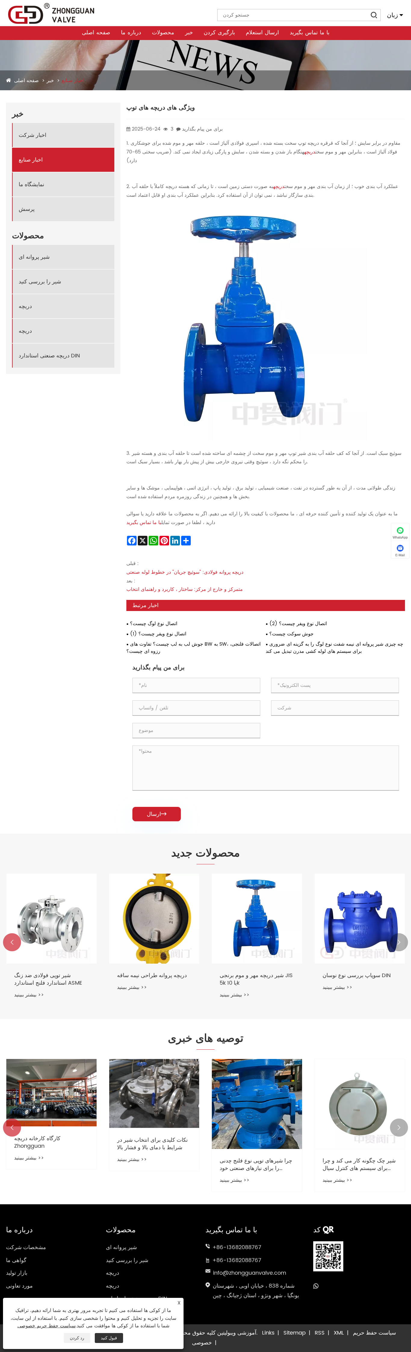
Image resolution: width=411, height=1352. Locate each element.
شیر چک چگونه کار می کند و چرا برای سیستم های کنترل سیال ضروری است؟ (359, 1164)
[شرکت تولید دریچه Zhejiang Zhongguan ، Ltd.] (51, 13)
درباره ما (131, 32)
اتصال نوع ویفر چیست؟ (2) (298, 623)
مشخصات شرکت (26, 1247)
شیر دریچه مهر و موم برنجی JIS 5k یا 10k (256, 979)
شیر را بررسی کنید (40, 281)
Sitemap (294, 1333)
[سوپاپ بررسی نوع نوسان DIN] (360, 919)
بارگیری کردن (219, 32)
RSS (320, 1333)
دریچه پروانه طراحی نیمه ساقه (152, 975)
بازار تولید (16, 1273)
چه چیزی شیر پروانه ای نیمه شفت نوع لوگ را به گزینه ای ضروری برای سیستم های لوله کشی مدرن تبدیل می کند (334, 648)
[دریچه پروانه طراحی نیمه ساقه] (154, 919)
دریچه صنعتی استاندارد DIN (49, 355)
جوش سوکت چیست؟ (291, 633)
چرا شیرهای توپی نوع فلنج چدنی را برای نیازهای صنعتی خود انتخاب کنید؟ (256, 1164)
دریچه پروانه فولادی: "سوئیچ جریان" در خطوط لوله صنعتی (184, 572)
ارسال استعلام (262, 32)
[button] (12, 942)
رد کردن (77, 1338)
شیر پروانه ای (34, 257)
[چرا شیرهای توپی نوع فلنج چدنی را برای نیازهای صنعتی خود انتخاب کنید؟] (257, 1104)
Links (268, 1333)
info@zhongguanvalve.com (249, 1273)
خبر (189, 32)
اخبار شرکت (32, 135)
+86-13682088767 (236, 1247)
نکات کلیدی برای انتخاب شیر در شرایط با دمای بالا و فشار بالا (152, 1143)
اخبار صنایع (73, 81)
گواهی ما (16, 1260)
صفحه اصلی (96, 32)
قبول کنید (109, 1338)
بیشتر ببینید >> (29, 995)
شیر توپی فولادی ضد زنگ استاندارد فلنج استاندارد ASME (48, 979)
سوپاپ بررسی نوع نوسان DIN (357, 975)
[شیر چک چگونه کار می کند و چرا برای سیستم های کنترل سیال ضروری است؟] (360, 1104)
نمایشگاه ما (31, 184)
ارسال (156, 814)
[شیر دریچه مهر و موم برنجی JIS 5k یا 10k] (257, 919)
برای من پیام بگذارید (202, 129)
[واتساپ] (315, 1287)
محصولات (163, 32)
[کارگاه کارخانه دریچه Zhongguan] (51, 1093)
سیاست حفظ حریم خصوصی (46, 1326)
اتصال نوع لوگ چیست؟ (153, 623)
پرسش (27, 209)
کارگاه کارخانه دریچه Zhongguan (37, 1142)
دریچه (25, 306)
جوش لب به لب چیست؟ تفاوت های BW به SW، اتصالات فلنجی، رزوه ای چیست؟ (193, 648)
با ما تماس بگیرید (309, 32)
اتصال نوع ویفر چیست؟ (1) (158, 633)
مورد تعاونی (19, 1286)
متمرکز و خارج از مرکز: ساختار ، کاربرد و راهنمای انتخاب (184, 589)
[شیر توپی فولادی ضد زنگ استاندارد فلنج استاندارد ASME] (51, 919)
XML (339, 1333)
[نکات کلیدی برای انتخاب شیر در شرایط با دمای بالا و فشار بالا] (154, 1093)
